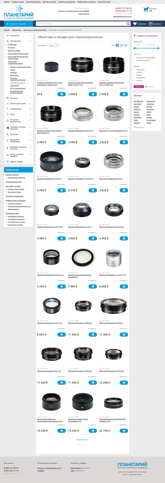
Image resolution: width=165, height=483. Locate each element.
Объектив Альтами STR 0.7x (111, 323)
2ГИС (73, 471)
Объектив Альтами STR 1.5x (49, 371)
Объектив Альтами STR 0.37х (111, 371)
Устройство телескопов (16, 219)
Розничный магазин (33, 2)
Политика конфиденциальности (19, 206)
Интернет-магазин (143, 60)
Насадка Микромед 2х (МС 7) (49, 178)
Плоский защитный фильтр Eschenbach (79, 276)
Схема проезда (84, 14)
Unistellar (137, 117)
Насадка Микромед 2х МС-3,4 (49, 323)
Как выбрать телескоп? (16, 216)
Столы (12, 70)
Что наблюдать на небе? (16, 222)
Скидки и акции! (18, 2)
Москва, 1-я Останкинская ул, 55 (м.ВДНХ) (73, 11)
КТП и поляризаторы (17, 88)
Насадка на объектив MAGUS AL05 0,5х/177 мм (80, 83)
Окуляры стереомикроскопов (17, 79)
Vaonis (149, 117)
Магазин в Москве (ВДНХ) (146, 57)
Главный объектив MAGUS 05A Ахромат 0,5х (112, 420)
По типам (11, 47)
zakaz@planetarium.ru (124, 16)
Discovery (150, 109)
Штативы (13, 72)
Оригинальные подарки (16, 177)
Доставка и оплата (49, 2)
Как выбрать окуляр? (15, 225)
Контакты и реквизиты (66, 2)
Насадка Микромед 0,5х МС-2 (111, 227)
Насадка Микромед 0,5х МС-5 (80, 130)
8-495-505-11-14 (123, 10)
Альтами (139, 80)
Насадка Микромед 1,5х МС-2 (80, 178)
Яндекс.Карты (76, 468)
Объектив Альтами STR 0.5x (80, 323)
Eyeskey (137, 123)
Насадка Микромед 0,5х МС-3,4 (50, 275)
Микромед (140, 70)
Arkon (149, 123)
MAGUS (139, 72)
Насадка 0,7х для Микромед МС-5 (113, 130)
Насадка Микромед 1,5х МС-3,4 (112, 275)
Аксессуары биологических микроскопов (18, 57)
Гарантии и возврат (15, 203)
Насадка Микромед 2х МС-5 (111, 178)
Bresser (139, 75)
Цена (52, 45)
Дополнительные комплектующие (16, 92)
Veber (136, 120)
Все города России (14, 192)
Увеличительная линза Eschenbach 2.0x (78, 420)
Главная (7, 2)
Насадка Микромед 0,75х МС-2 (50, 227)
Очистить (150, 87)
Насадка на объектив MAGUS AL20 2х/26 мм (49, 131)
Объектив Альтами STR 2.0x (80, 371)
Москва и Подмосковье (16, 189)
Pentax (136, 112)
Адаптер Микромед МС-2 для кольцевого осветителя (49, 83)
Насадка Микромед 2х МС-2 (80, 227)
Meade (136, 106)
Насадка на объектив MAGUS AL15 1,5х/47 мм (111, 83)
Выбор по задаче (14, 50)
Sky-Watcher (138, 101)
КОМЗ (149, 112)
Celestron (150, 104)
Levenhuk (137, 104)
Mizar (149, 115)
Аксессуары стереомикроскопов (15, 62)
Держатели (14, 75)
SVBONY (137, 109)
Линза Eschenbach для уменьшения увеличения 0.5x (49, 420)
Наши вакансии (13, 209)
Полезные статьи (104, 2)
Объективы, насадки (17, 83)
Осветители (14, 85)
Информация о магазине (86, 2)
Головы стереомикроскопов (20, 67)
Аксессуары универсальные (18, 53)
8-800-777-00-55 (123, 8)
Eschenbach (140, 78)
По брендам (12, 44)
